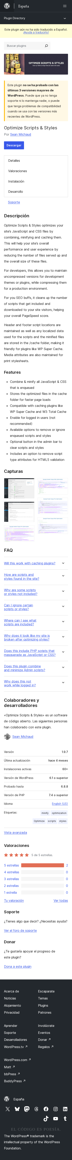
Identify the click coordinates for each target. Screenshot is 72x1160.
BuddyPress (15, 1081)
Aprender (10, 1026)
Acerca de (11, 991)
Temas (43, 998)
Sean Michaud (20, 134)
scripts (52, 821)
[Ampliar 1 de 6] (29, 483)
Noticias (10, 998)
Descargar (14, 145)
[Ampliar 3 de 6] (29, 531)
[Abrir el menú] (65, 6)
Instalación (16, 181)
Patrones (44, 1012)
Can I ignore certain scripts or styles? (18, 607)
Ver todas (61, 900)
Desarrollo (15, 192)
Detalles (14, 161)
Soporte (14, 202)
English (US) (60, 803)
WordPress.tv (16, 1047)
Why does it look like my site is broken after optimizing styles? (27, 637)
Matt (9, 1067)
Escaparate (46, 991)
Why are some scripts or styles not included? (20, 592)
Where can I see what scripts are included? (20, 622)
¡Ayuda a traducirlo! (36, 32)
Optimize (39, 821)
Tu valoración (14, 900)
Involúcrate (46, 1026)
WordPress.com (17, 1060)
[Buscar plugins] (46, 46)
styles (62, 821)
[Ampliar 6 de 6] (63, 523)
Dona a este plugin (17, 966)
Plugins (43, 1005)
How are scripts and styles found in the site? (21, 576)
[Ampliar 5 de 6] (63, 503)
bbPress (12, 1074)
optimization (59, 813)
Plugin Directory (14, 18)
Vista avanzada (15, 833)
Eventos (44, 1033)
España (18, 1099)
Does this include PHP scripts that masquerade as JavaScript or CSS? (30, 653)
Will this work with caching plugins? (29, 563)
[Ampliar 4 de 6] (63, 483)
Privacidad (12, 1012)
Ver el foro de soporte (20, 930)
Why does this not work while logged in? (20, 683)
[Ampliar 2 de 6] (29, 507)
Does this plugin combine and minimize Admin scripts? (24, 668)
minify (45, 813)
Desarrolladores (15, 1040)
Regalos (46, 1047)
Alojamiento (12, 1005)
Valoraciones (17, 171)
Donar (44, 1040)
